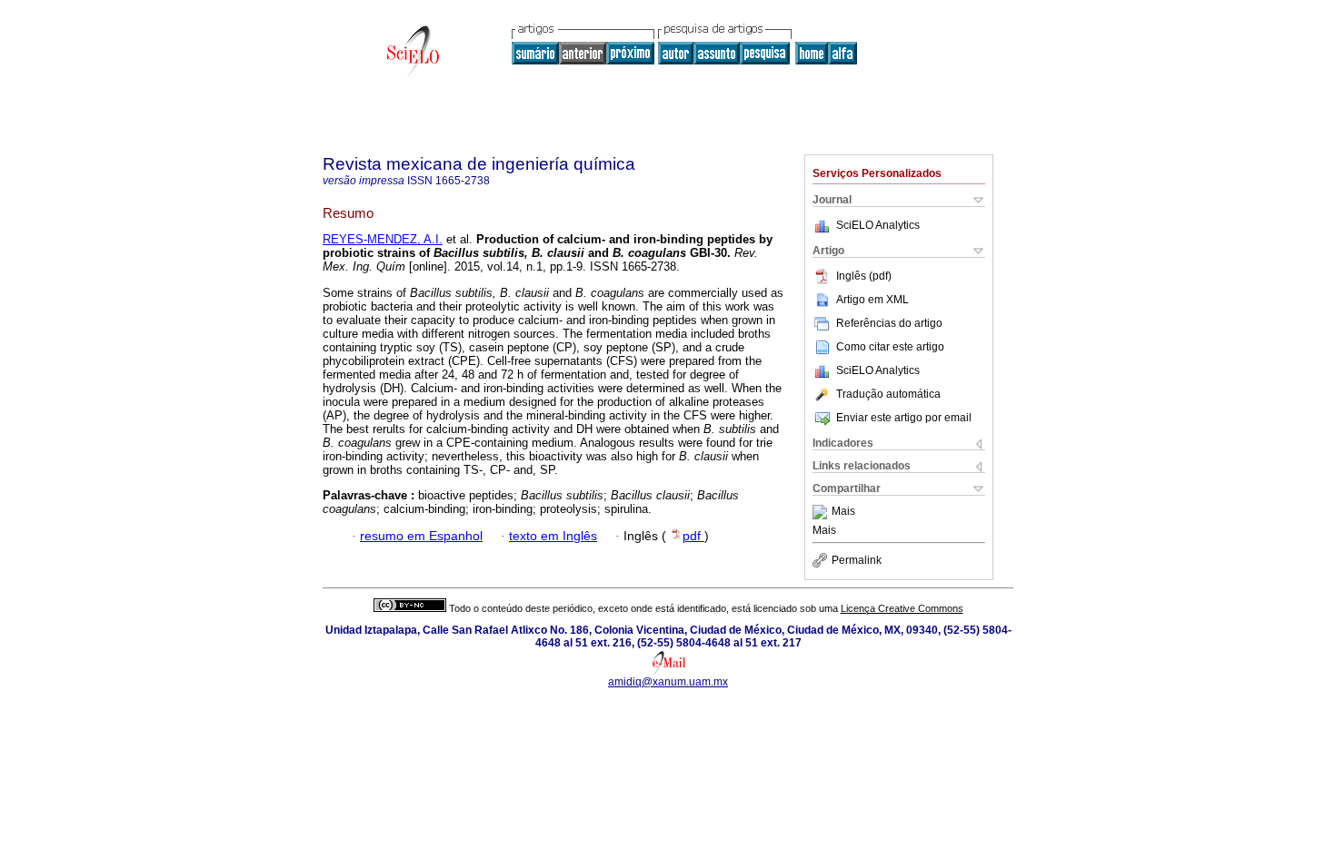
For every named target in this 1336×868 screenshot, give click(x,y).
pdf (693, 536)
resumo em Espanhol (421, 536)
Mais (843, 512)
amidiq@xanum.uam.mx (668, 682)
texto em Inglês (553, 536)
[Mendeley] (822, 512)
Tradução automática (888, 394)
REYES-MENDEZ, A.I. (383, 239)
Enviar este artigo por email (904, 417)
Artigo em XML (872, 299)
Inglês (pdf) (864, 276)
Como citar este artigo (890, 346)
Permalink (857, 560)
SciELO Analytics (878, 225)
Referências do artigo (889, 323)
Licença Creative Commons (902, 608)
